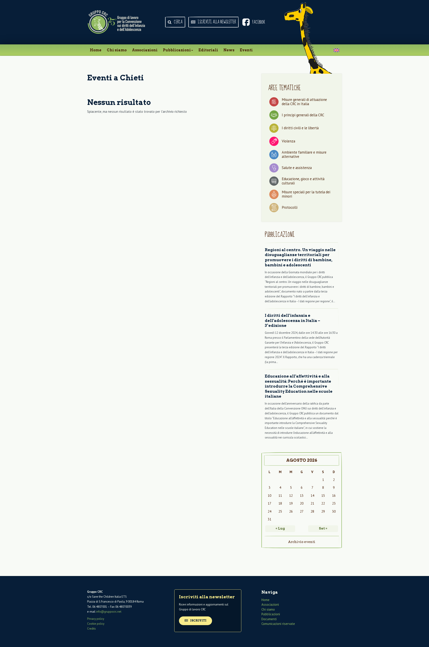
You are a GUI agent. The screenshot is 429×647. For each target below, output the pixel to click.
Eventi (246, 50)
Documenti (269, 619)
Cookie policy (95, 624)
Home (95, 50)
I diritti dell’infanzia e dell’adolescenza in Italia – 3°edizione (292, 320)
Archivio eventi (301, 542)
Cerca (178, 22)
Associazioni (145, 50)
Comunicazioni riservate (278, 624)
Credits (91, 628)
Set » (323, 528)
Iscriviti (197, 620)
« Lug (280, 528)
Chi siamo (117, 50)
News (228, 50)
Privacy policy (95, 619)
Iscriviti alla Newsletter (216, 22)
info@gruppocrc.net (108, 612)
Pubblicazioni (177, 50)
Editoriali (208, 50)
